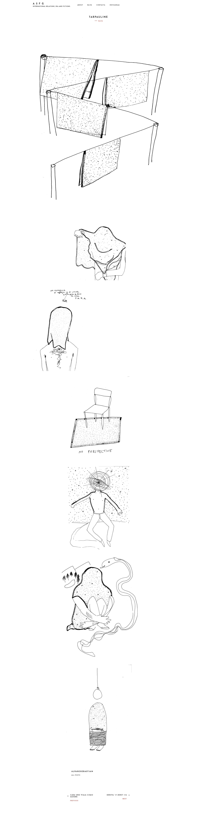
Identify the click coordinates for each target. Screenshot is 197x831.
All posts (75, 775)
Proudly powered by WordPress (83, 820)
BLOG (89, 5)
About (80, 5)
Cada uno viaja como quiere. (81, 796)
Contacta (100, 5)
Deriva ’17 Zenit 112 (117, 795)
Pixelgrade (123, 820)
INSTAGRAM (115, 5)
